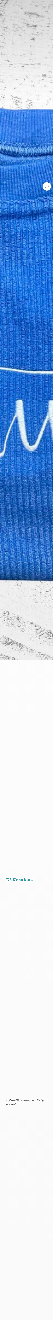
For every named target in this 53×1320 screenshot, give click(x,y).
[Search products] (47, 186)
